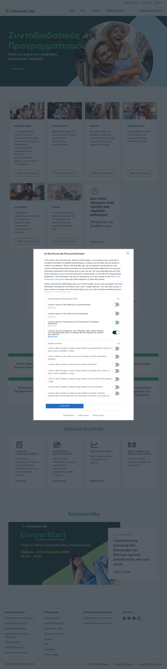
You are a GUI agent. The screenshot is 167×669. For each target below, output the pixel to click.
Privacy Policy (98, 415)
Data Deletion (68, 415)
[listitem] (83, 298)
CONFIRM (65, 406)
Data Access (83, 415)
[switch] (115, 304)
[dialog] (83, 334)
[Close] (128, 253)
